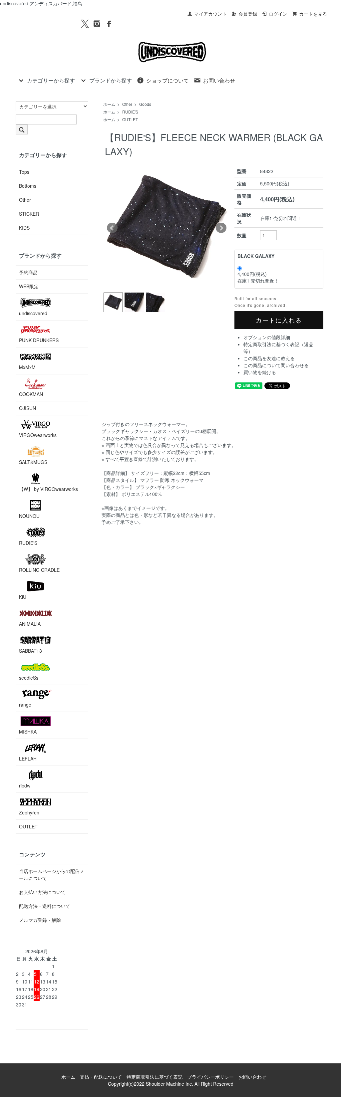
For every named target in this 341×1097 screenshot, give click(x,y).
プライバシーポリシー (210, 1076)
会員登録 (247, 13)
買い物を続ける (259, 372)
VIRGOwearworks (38, 435)
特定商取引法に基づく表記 (154, 1076)
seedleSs (28, 677)
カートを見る (313, 13)
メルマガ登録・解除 (40, 920)
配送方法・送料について (44, 906)
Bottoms (27, 185)
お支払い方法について (42, 892)
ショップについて (167, 80)
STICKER (29, 213)
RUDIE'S (130, 111)
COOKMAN (31, 394)
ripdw (24, 785)
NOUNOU (29, 516)
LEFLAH (28, 758)
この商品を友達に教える (269, 358)
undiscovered (33, 313)
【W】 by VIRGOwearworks (48, 489)
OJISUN (27, 408)
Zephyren (29, 812)
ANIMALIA (30, 623)
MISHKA (28, 731)
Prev (112, 228)
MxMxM (27, 367)
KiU (22, 596)
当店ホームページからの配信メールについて (51, 874)
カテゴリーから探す (51, 80)
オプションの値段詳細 (266, 337)
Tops (24, 171)
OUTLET (130, 119)
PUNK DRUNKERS (39, 340)
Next (221, 228)
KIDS (24, 227)
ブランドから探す (110, 80)
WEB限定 (29, 286)
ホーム (109, 104)
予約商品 (28, 272)
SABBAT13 (30, 650)
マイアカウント (210, 13)
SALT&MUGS (33, 462)
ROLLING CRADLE (39, 569)
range (25, 704)
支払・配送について (101, 1076)
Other (127, 104)
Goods (145, 104)
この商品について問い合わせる (276, 365)
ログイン (278, 13)
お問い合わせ (219, 80)
